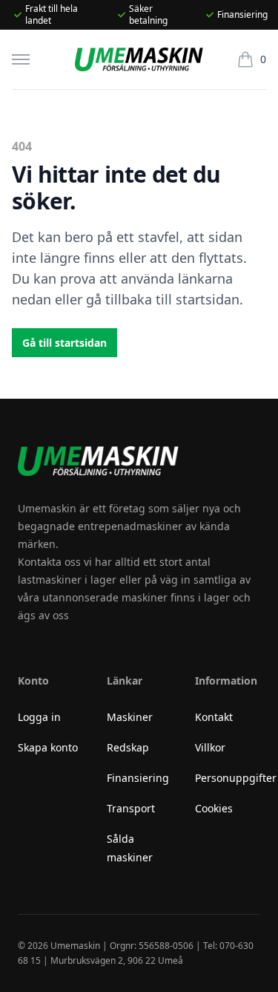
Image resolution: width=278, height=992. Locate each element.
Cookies (214, 808)
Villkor (210, 747)
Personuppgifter (236, 778)
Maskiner (130, 717)
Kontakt (214, 717)
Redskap (128, 747)
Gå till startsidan (64, 343)
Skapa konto (48, 747)
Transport (131, 808)
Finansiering (138, 778)
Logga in (39, 717)
